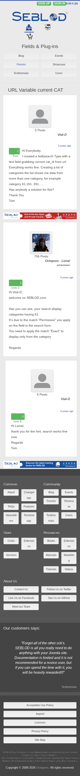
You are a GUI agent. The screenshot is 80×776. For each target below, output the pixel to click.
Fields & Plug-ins (40, 46)
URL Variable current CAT (35, 90)
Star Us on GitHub (59, 598)
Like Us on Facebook (21, 598)
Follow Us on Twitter (59, 589)
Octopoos (42, 767)
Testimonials (69, 687)
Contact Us (21, 589)
